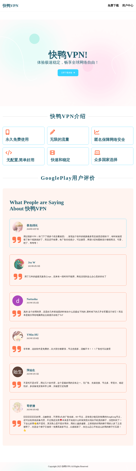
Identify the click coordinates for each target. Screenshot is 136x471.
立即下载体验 (66, 73)
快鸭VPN (10, 6)
